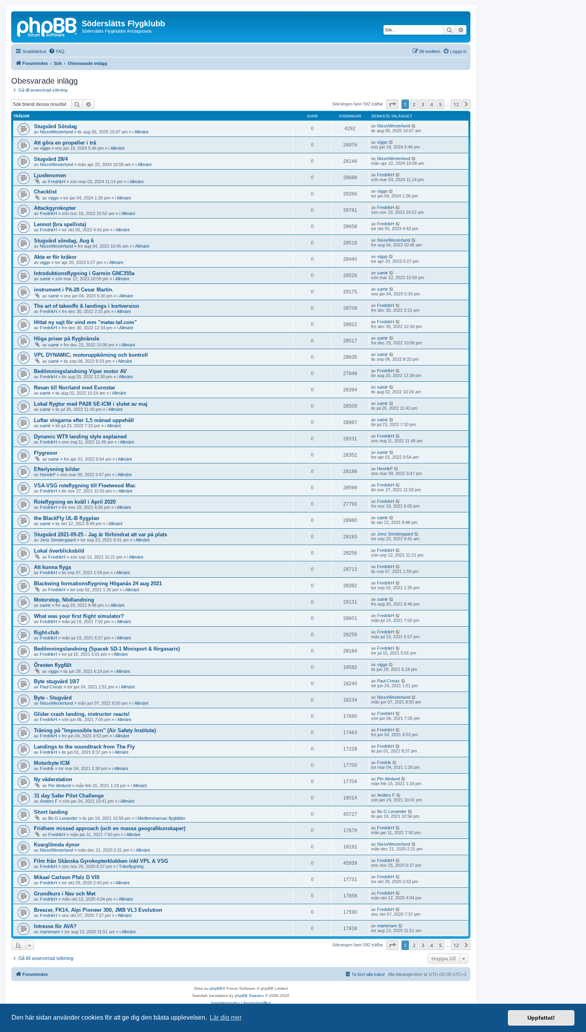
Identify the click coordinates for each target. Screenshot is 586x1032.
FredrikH (56, 181)
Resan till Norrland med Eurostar (74, 388)
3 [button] (422, 104)
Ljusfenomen (50, 175)
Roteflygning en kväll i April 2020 (75, 502)
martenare (50, 931)
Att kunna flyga (52, 567)
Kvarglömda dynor (57, 845)
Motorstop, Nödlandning (64, 600)
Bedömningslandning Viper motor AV (80, 371)
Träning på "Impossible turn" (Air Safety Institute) (95, 730)
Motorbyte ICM (52, 763)
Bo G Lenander (63, 818)
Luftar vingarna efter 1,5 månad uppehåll (84, 420)
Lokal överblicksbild (59, 551)
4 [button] (431, 104)
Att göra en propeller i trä (65, 143)
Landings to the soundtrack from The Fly (84, 747)
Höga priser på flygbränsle (66, 339)
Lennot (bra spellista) (60, 224)
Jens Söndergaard (58, 540)
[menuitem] (57, 51)
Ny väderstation (53, 779)
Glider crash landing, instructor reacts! (82, 714)
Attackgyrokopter (55, 208)
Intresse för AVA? (55, 926)
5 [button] (440, 104)
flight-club (46, 632)
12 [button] (456, 104)
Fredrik (47, 768)
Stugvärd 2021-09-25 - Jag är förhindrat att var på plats (100, 535)
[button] (392, 104)
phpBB (216, 988)
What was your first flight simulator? (79, 616)
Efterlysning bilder (57, 469)
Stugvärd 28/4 (51, 159)
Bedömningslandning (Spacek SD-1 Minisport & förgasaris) (107, 649)
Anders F (49, 801)
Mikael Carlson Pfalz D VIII (67, 877)
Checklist (45, 192)
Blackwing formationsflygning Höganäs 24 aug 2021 (98, 583)
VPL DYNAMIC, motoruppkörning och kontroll (91, 355)
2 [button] (414, 104)
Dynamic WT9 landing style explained (80, 437)
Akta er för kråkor (55, 257)
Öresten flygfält (52, 665)
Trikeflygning (131, 866)
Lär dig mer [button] (226, 1017)
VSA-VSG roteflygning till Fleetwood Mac (85, 486)
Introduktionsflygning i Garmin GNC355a (84, 273)
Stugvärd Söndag (55, 126)
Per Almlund (59, 785)
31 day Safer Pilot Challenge (69, 796)
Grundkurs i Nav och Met (64, 894)
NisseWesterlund (56, 131)
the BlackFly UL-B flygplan (66, 518)
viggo (45, 148)
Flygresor (45, 453)
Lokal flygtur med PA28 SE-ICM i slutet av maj (90, 404)
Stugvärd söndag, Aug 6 (64, 241)
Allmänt (141, 131)
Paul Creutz (51, 686)
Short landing (51, 812)
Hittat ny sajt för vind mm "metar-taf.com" (85, 322)
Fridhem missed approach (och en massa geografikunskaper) (109, 828)
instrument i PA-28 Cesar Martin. (74, 290)
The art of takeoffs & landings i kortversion (86, 306)
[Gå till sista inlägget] (414, 125)
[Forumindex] (47, 26)
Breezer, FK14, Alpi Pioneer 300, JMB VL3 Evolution (98, 910)
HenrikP (47, 474)
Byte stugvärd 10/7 (56, 681)
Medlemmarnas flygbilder (162, 818)
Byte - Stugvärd (53, 698)
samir (45, 278)
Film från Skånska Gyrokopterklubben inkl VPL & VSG (101, 861)
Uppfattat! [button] (541, 1017)
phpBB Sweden (249, 995)
